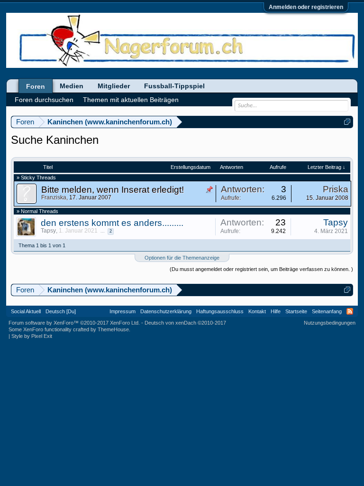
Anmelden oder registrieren (306, 7)
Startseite (296, 311)
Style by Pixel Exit (31, 336)
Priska (335, 189)
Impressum (122, 311)
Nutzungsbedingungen (329, 323)
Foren (35, 86)
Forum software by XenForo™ (74, 323)
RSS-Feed (349, 311)
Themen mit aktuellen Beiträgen (131, 99)
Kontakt (257, 311)
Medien (71, 86)
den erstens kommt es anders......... (112, 223)
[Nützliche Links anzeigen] (347, 122)
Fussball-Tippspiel (174, 86)
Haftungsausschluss (220, 311)
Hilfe (276, 311)
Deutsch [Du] (61, 311)
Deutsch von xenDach (185, 323)
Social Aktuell (26, 311)
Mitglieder (114, 86)
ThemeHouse (113, 329)
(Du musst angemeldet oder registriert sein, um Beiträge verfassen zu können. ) (261, 269)
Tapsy (48, 230)
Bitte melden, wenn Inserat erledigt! (112, 190)
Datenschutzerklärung (165, 311)
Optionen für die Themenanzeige (182, 258)
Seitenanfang (327, 311)
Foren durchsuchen (44, 99)
